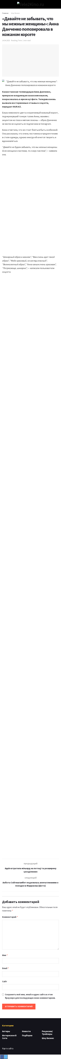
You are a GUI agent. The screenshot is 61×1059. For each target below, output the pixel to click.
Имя (5, 955)
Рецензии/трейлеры (47, 1032)
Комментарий (10, 917)
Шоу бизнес (15, 13)
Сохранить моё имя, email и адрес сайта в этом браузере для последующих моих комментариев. (30, 996)
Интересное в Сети (9, 1037)
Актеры (6, 1031)
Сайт (4, 981)
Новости (26, 1031)
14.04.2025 (6, 40)
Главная (5, 13)
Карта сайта (7, 1048)
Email (5, 968)
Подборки (27, 1035)
